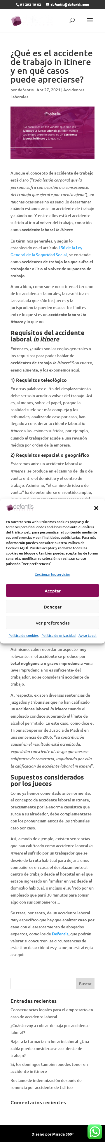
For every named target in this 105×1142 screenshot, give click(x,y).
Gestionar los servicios (52, 574)
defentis (26, 90)
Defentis (60, 933)
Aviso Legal (87, 635)
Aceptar (53, 590)
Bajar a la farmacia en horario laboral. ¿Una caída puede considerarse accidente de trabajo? (49, 1048)
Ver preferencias (53, 622)
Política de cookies (23, 635)
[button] (96, 508)
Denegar (53, 606)
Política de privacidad (58, 635)
